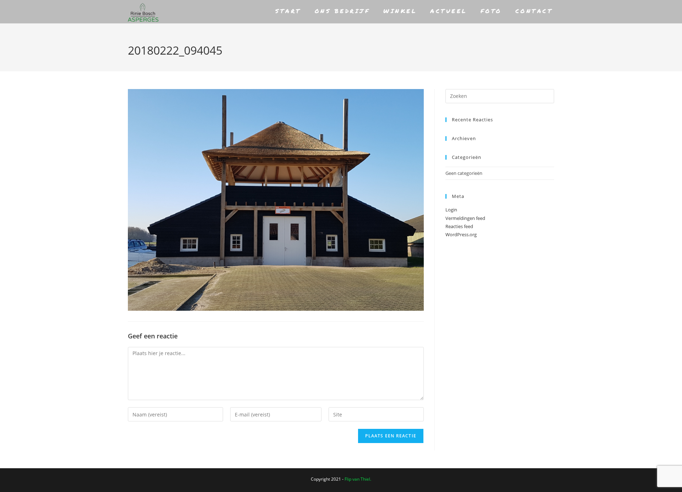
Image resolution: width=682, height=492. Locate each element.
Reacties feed (459, 226)
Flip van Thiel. (358, 479)
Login (451, 209)
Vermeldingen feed (465, 218)
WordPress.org (461, 234)
